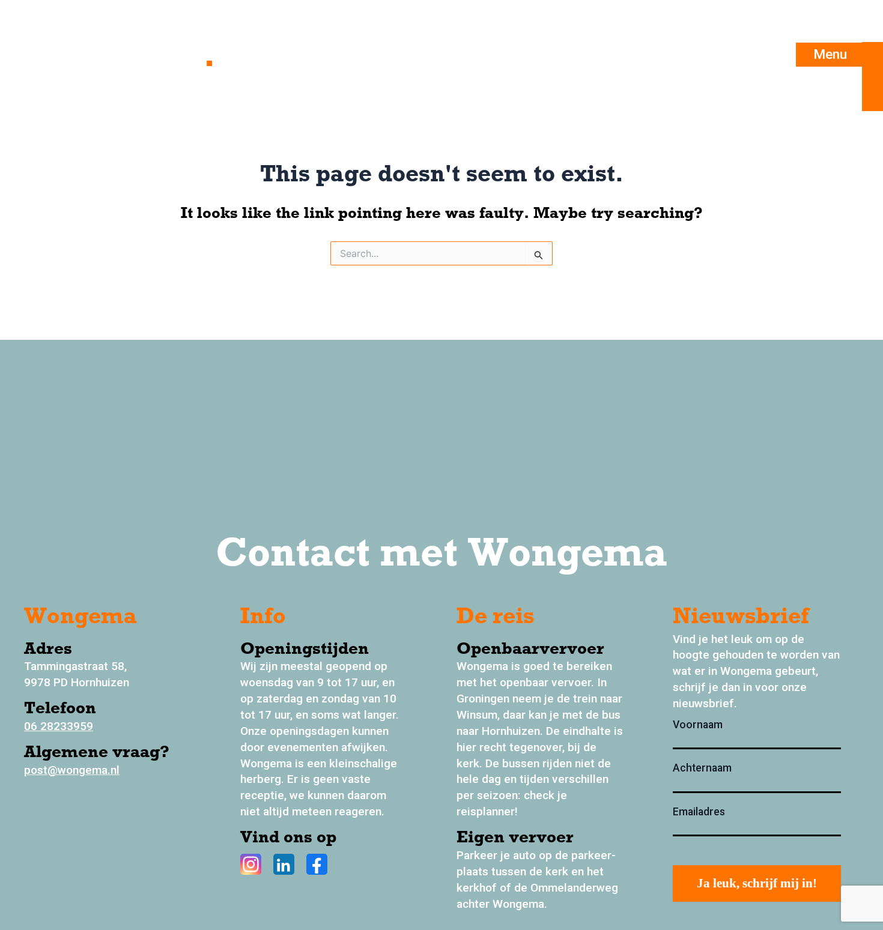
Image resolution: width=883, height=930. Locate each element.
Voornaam (698, 725)
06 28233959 (58, 726)
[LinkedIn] (283, 864)
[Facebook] (316, 864)
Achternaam (702, 768)
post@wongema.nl (72, 770)
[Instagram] (250, 864)
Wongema (126, 54)
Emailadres (699, 812)
